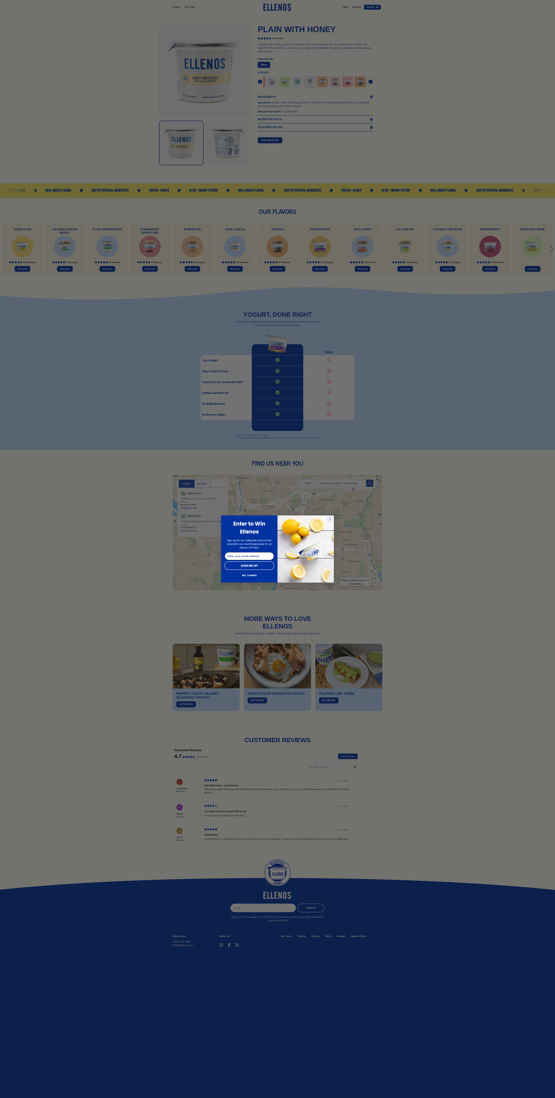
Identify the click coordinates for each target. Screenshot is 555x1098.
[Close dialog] (330, 519)
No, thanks (249, 575)
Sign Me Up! (249, 566)
